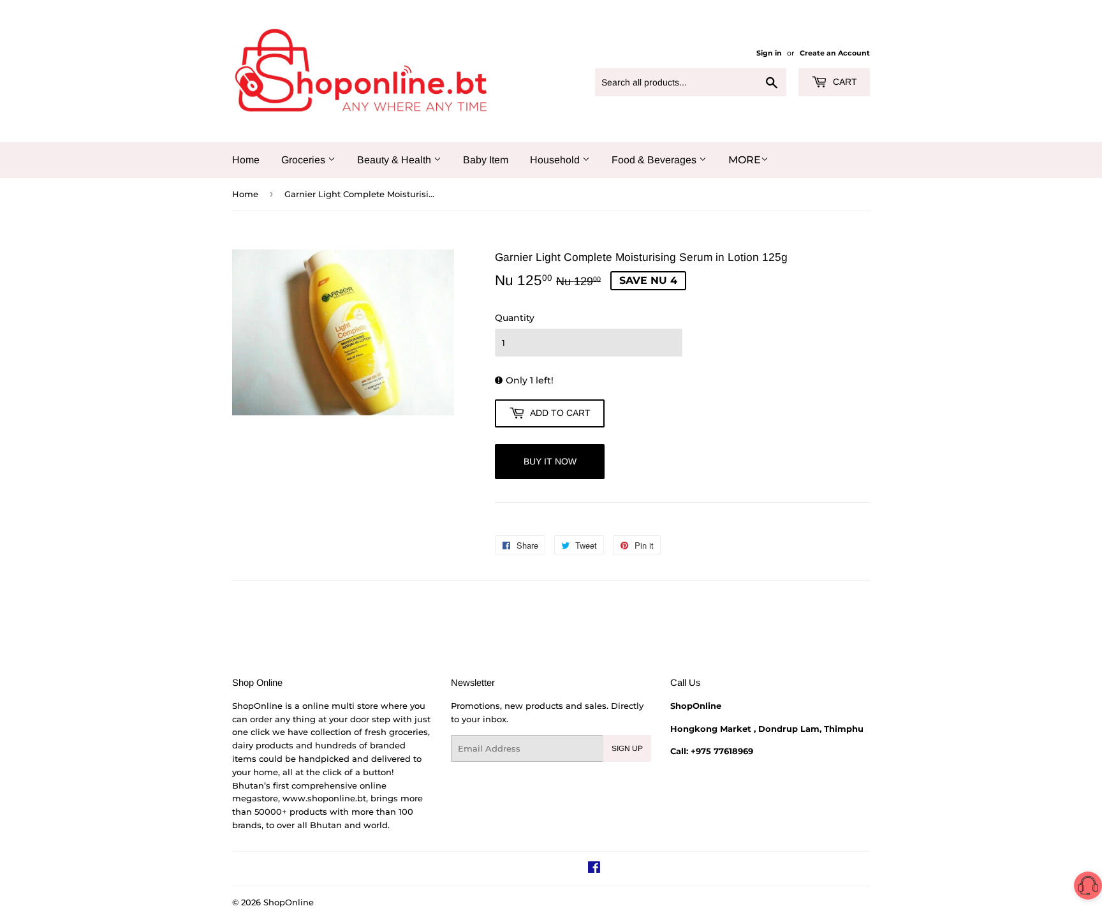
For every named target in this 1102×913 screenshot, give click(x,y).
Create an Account (835, 52)
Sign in (769, 52)
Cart (843, 82)
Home (246, 159)
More (744, 160)
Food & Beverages (655, 159)
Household (556, 159)
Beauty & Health (395, 159)
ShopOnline (288, 902)
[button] (1088, 888)
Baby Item (485, 159)
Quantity (514, 317)
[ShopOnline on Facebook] (594, 869)
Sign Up (627, 748)
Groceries (304, 159)
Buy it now (550, 461)
